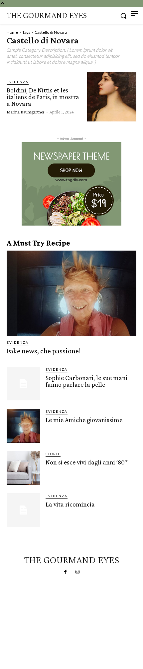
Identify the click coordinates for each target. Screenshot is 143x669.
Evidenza (18, 82)
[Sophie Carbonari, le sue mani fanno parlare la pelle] (23, 383)
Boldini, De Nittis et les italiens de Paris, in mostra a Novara (43, 96)
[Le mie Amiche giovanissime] (23, 425)
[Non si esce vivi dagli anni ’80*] (23, 468)
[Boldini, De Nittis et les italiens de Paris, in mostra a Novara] (111, 96)
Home (12, 32)
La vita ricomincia (70, 504)
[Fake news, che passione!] (71, 293)
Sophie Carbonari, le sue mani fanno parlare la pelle (86, 381)
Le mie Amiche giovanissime (84, 419)
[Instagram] (77, 572)
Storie (53, 454)
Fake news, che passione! (43, 351)
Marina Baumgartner (26, 111)
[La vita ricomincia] (23, 510)
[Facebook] (66, 572)
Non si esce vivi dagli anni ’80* (87, 462)
